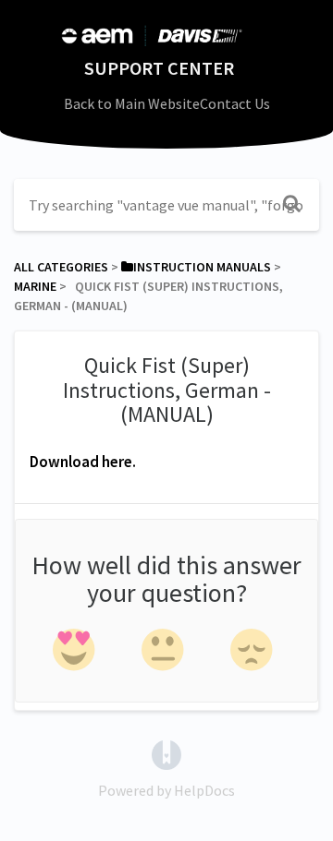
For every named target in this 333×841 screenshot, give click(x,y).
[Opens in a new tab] (166, 753)
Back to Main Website (132, 103)
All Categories (61, 266)
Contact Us (235, 103)
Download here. (83, 461)
